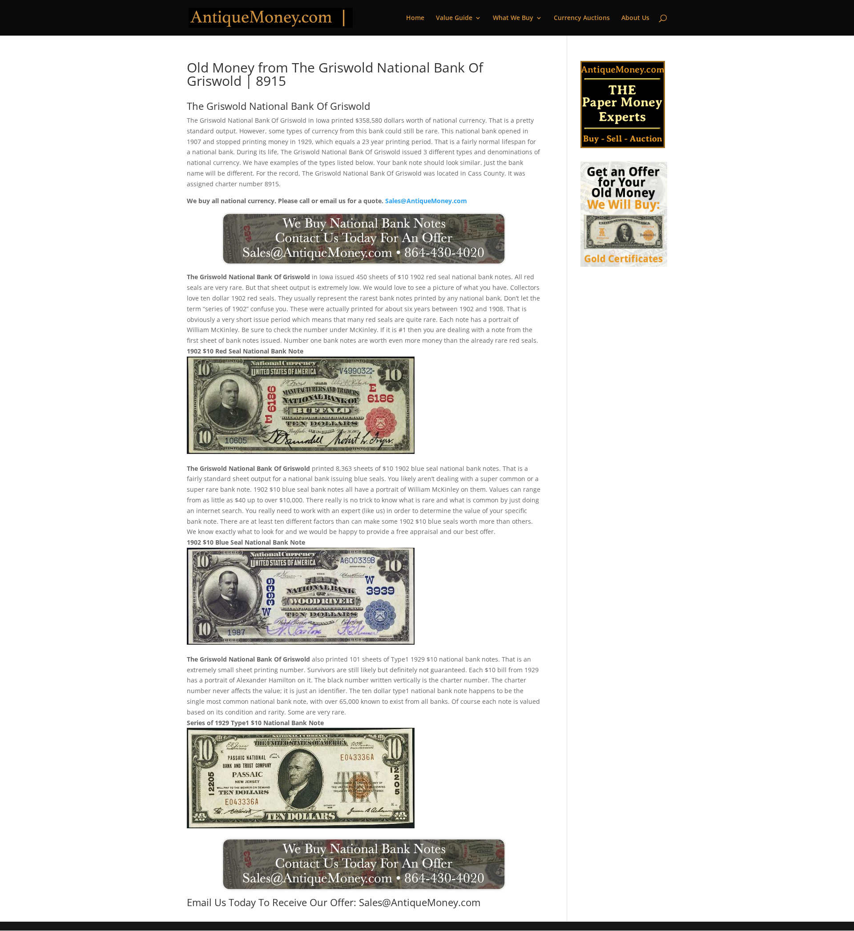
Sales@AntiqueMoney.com (426, 201)
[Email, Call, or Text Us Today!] (363, 238)
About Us (635, 18)
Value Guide (454, 18)
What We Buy (513, 18)
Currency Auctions (582, 18)
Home (415, 18)
